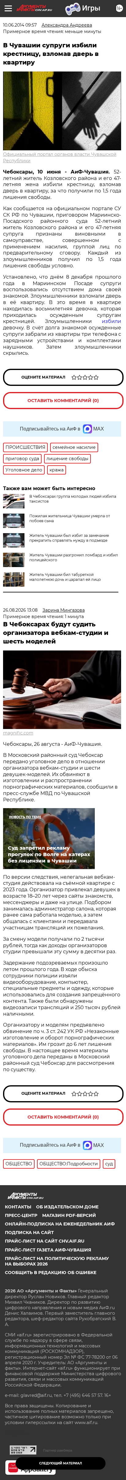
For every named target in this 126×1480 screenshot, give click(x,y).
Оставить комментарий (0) (63, 400)
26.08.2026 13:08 (20, 610)
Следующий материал (60, 1463)
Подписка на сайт (29, 1232)
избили (111, 321)
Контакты (18, 1207)
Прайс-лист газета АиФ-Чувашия (48, 1250)
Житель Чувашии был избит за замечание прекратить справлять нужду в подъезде (69, 538)
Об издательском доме (67, 1207)
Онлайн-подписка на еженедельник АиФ (60, 1224)
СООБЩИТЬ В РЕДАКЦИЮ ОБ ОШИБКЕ (50, 1272)
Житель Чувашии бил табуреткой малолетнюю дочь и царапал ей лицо (65, 577)
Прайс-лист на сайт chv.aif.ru (44, 1241)
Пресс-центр (21, 1215)
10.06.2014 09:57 (20, 25)
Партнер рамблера (57, 1450)
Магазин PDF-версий (69, 1215)
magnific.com (18, 733)
